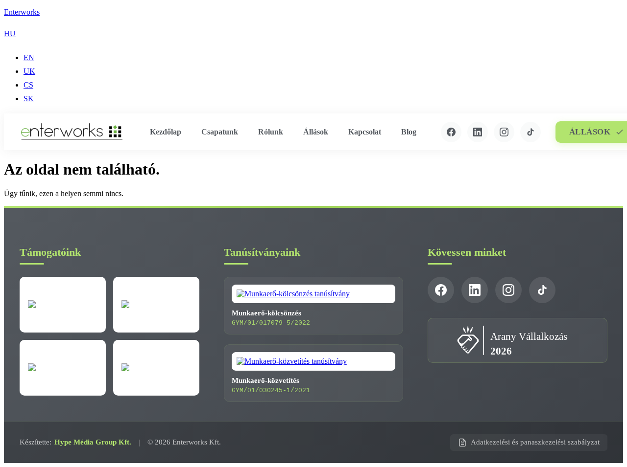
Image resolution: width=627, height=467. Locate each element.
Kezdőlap (165, 132)
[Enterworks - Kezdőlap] (72, 132)
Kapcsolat (364, 132)
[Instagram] (504, 132)
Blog (408, 132)
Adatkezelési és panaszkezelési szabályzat (535, 442)
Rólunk (270, 132)
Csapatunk (219, 132)
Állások (315, 132)
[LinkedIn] (477, 132)
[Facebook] (451, 132)
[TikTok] (530, 132)
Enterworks (22, 12)
